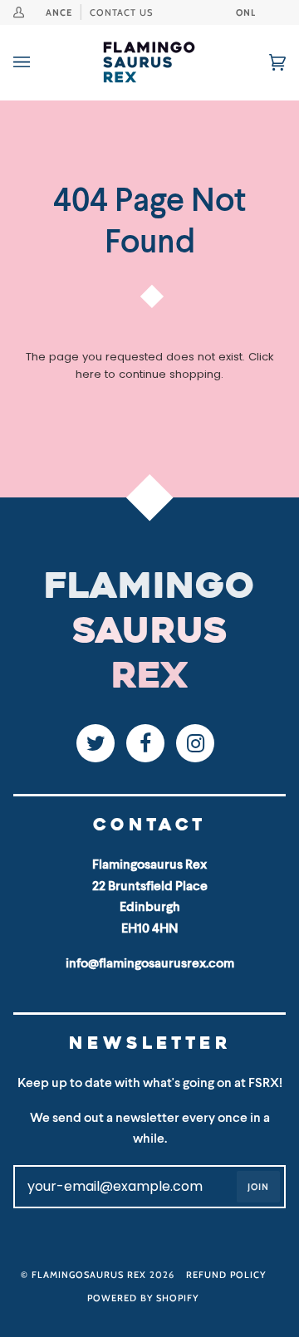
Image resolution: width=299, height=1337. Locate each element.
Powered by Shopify (143, 1298)
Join (258, 1187)
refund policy (226, 1275)
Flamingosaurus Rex (89, 1275)
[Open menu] (38, 62)
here (88, 374)
